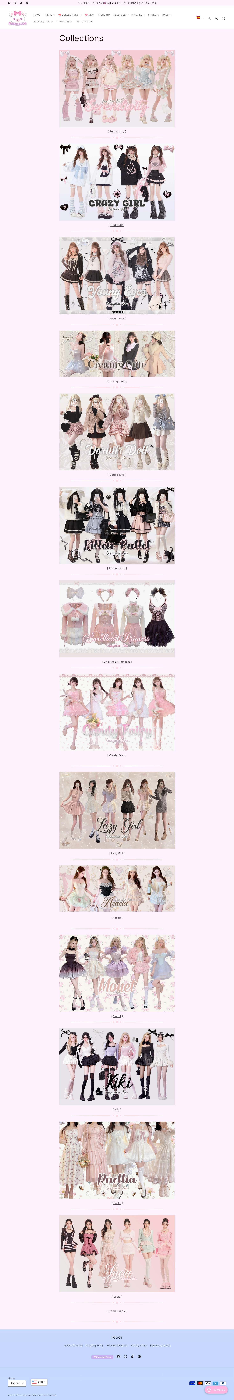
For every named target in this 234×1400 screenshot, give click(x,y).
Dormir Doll (117, 474)
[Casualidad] (117, 126)
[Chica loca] (117, 220)
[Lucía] (117, 1292)
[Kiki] (117, 1104)
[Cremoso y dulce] (117, 376)
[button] (50, 14)
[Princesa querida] (117, 657)
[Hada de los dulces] (117, 750)
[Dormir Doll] (117, 470)
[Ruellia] (117, 1198)
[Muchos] (117, 1011)
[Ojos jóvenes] (117, 313)
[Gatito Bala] (117, 563)
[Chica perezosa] (117, 848)
